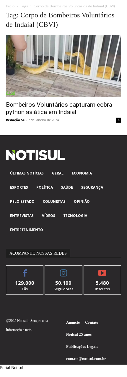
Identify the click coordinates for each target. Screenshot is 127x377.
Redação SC (15, 120)
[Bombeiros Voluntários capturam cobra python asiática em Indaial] (63, 66)
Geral (10, 92)
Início (10, 6)
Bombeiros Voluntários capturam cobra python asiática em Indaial (59, 108)
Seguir (63, 270)
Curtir (25, 270)
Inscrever (102, 270)
